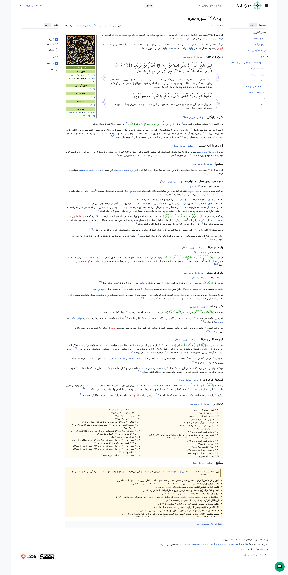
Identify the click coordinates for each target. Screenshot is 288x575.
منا (146, 368)
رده (220, 524)
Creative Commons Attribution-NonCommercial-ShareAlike (219, 544)
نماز (216, 322)
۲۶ (89, 113)
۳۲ (79, 394)
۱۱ (201, 223)
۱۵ (206, 238)
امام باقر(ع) (138, 395)
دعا (221, 322)
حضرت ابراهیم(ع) (131, 359)
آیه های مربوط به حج (207, 524)
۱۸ (100, 282)
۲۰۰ (72, 78)
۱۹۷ (88, 78)
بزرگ (51, 50)
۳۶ (89, 116)
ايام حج (131, 35)
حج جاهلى (211, 207)
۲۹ (75, 113)
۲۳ (208, 330)
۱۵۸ (72, 75)
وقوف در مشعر (209, 39)
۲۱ (127, 317)
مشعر (189, 39)
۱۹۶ (93, 78)
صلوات (112, 328)
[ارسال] (280, 567)
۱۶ (186, 260)
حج (132, 258)
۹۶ (94, 89)
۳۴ (94, 116)
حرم (181, 349)
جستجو (149, 6)
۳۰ (85, 388)
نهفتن (252, 25)
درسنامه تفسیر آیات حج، (184, 471)
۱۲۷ (82, 75)
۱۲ (136, 223)
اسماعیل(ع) (115, 359)
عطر (186, 204)
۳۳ (70, 113)
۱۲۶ (88, 75)
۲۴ (75, 348)
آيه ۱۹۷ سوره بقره (206, 152)
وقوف (190, 48)
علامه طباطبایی (79, 216)
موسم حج (152, 156)
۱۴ (138, 235)
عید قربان (148, 289)
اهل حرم (204, 349)
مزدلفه (188, 289)
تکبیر (72, 318)
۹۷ (89, 89)
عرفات (220, 39)
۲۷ (85, 113)
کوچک (51, 39)
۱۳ (91, 229)
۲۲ (202, 321)
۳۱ (158, 394)
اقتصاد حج (195, 186)
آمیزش (157, 204)
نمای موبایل (249, 554)
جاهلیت (187, 45)
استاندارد (49, 44)
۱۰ (96, 215)
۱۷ (216, 264)
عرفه (98, 261)
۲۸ (80, 113)
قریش (220, 48)
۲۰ (142, 297)
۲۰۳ (93, 81)
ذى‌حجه (86, 261)
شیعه (220, 220)
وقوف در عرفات (119, 35)
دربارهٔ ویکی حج (262, 554)
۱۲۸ (77, 75)
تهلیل (79, 318)
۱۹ (91, 105)
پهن (52, 69)
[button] (266, 6)
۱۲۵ (93, 75)
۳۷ (84, 116)
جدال (210, 200)
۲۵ (94, 113)
